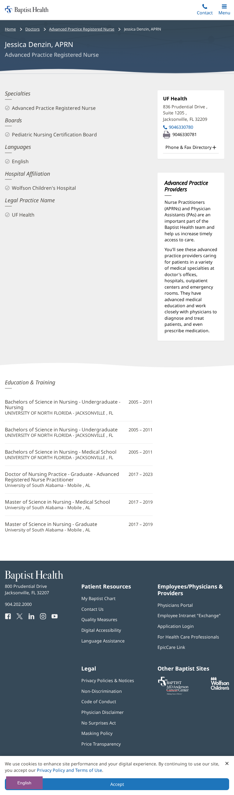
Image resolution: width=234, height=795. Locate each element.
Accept (117, 784)
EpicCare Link (171, 647)
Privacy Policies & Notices (107, 680)
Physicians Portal (175, 605)
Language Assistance (103, 641)
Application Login (176, 626)
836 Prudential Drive (185, 113)
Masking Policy (96, 733)
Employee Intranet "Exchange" (189, 615)
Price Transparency (101, 744)
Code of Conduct (98, 701)
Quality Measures (99, 619)
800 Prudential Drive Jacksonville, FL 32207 (27, 589)
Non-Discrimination (101, 691)
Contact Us (92, 609)
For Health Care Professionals (188, 637)
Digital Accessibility (101, 630)
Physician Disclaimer (102, 712)
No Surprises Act (98, 723)
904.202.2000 (18, 604)
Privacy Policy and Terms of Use (69, 770)
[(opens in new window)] (220, 688)
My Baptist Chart (98, 598)
